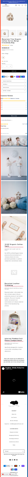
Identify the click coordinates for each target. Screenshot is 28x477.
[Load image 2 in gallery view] (12, 33)
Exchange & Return (14, 438)
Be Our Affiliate (14, 420)
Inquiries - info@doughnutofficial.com (14, 423)
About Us (14, 414)
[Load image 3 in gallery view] (20, 33)
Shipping (3, 49)
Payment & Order (14, 432)
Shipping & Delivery (14, 435)
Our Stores (14, 417)
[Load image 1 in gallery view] (4, 33)
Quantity (3, 63)
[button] (19, 5)
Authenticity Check (14, 441)
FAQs (14, 445)
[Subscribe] (22, 451)
